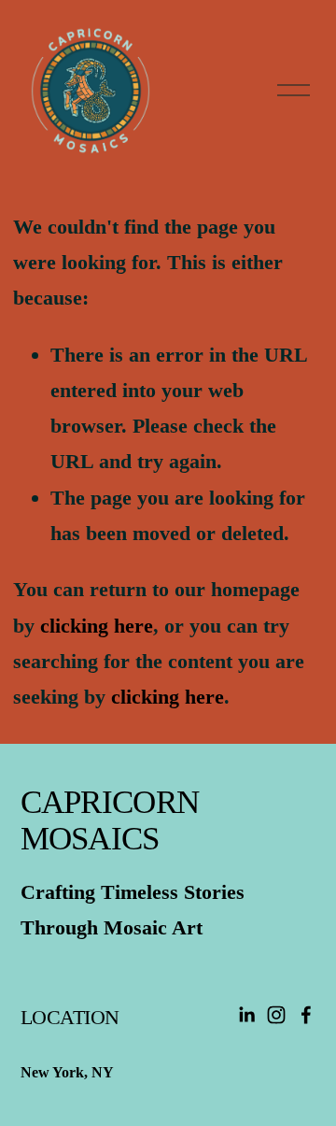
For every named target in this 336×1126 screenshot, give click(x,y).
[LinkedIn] (246, 1014)
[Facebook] (306, 1014)
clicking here (96, 625)
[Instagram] (276, 1014)
